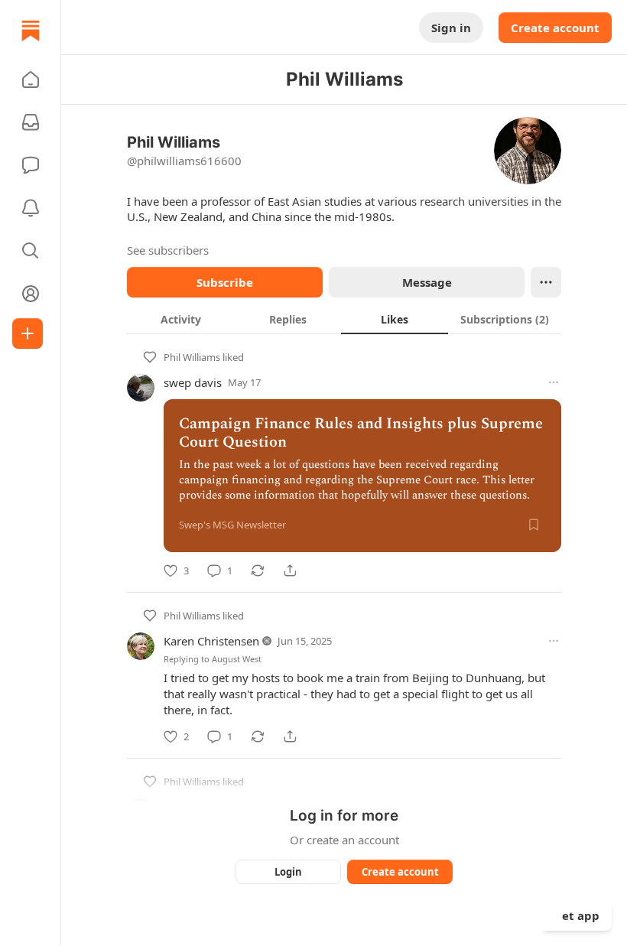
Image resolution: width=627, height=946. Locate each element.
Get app (576, 915)
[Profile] (30, 293)
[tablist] (344, 319)
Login (288, 872)
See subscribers (168, 250)
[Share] (290, 570)
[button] (30, 79)
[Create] (27, 333)
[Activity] (30, 208)
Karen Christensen (211, 641)
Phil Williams (192, 357)
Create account (555, 27)
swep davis (193, 382)
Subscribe (225, 282)
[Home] (30, 30)
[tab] (180, 319)
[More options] (553, 382)
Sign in (451, 27)
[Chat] (30, 165)
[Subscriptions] (30, 122)
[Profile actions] (546, 282)
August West (237, 659)
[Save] (533, 524)
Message (427, 282)
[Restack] (258, 570)
